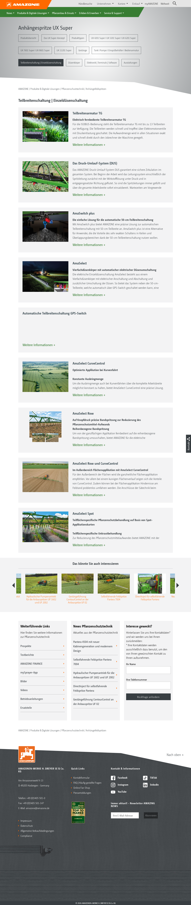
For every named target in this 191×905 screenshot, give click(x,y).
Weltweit (165, 3)
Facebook (122, 777)
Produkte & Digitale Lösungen (32, 13)
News (9, 13)
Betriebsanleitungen (31, 698)
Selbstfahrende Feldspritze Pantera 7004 (92, 661)
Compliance (26, 835)
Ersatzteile (26, 707)
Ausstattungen (130, 62)
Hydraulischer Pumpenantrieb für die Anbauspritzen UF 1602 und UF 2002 (93, 675)
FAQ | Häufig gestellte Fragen (87, 782)
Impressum (26, 820)
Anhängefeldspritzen (96, 88)
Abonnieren (151, 815)
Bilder (23, 681)
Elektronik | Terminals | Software (102, 62)
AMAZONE (23, 88)
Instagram (122, 784)
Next (177, 585)
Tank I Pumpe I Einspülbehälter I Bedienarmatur (116, 50)
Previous (13, 585)
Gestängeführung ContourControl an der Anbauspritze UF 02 (93, 701)
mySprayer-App (29, 672)
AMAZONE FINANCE (31, 663)
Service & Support (113, 13)
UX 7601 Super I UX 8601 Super (35, 50)
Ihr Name (131, 664)
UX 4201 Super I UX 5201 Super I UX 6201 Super (113, 38)
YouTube (122, 791)
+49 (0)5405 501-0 (36, 798)
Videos (24, 690)
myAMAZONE (151, 3)
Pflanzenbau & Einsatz (63, 13)
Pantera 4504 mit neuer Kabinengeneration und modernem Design (92, 646)
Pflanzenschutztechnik (73, 88)
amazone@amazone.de (37, 808)
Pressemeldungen (82, 792)
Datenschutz (27, 825)
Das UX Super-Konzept (54, 38)
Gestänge (82, 50)
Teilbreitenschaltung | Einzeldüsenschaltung (41, 62)
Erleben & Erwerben (89, 13)
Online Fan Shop (81, 787)
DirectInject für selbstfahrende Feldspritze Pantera (90, 688)
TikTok (153, 777)
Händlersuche (85, 3)
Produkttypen (78, 38)
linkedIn (154, 784)
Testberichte (27, 654)
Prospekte (25, 645)
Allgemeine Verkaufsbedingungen (37, 830)
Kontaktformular (81, 777)
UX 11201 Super (64, 50)
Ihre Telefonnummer (136, 679)
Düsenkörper (74, 62)
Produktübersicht (28, 38)
